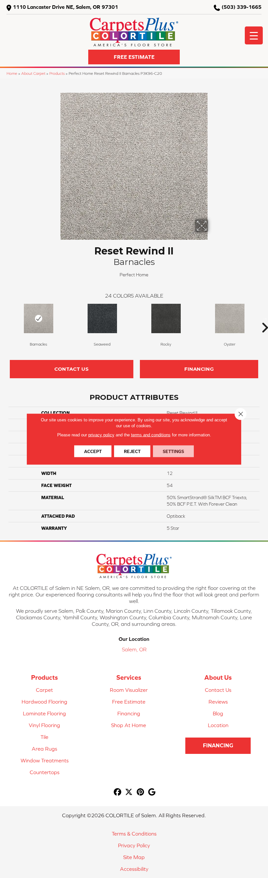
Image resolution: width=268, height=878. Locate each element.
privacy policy (101, 434)
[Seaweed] (102, 318)
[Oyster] (229, 318)
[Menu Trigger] (254, 35)
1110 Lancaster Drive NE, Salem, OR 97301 (65, 7)
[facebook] (117, 792)
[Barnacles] (38, 318)
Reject (132, 451)
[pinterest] (140, 792)
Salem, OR (134, 649)
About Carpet (33, 73)
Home (12, 73)
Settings (173, 451)
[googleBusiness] (152, 792)
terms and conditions (151, 434)
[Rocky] (166, 318)
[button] (134, 57)
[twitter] (129, 792)
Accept (93, 451)
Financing (199, 369)
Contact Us (71, 369)
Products (57, 73)
